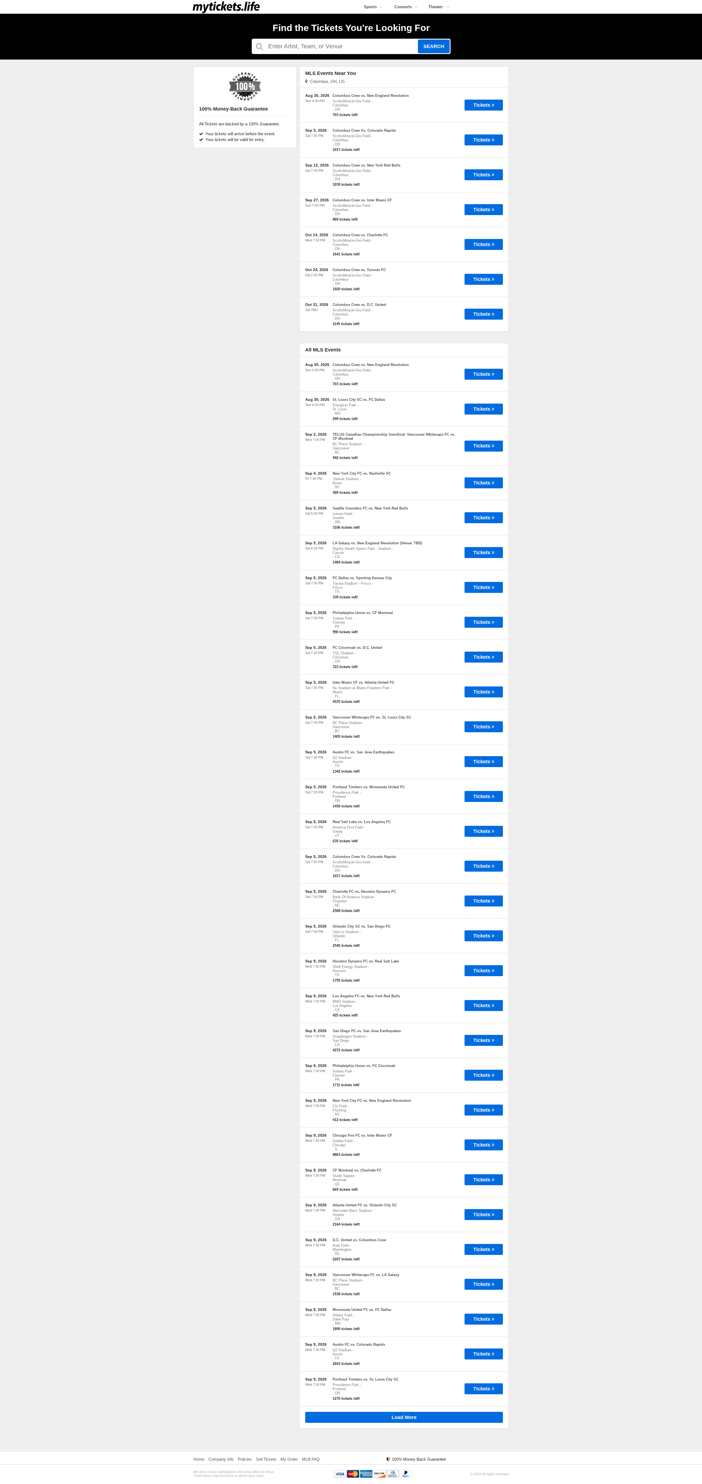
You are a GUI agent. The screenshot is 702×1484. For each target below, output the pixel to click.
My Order (289, 1459)
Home (198, 1459)
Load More (404, 1417)
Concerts (403, 6)
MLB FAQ (311, 1459)
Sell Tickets (266, 1459)
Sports (370, 6)
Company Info (221, 1459)
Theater (436, 6)
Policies (245, 1459)
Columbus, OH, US (326, 81)
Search (433, 46)
